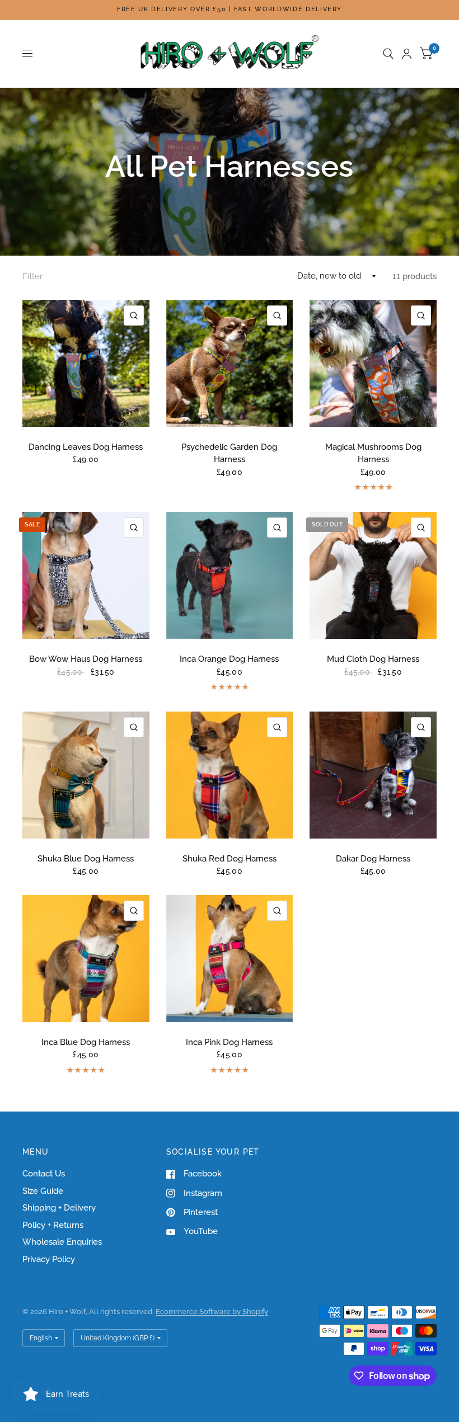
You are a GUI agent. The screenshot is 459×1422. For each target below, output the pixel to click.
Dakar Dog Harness (373, 859)
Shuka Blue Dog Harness (86, 859)
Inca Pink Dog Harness (229, 1042)
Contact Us (43, 1174)
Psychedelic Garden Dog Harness (229, 453)
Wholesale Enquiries (62, 1242)
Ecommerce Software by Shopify (212, 1311)
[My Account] (406, 53)
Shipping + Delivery (59, 1208)
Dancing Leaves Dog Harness (86, 447)
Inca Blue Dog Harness (85, 1042)
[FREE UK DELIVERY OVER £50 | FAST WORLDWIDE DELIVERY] (229, 9)
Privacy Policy (48, 1259)
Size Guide (42, 1191)
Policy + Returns (52, 1225)
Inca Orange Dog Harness (229, 659)
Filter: (33, 276)
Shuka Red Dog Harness (229, 859)
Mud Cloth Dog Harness (373, 659)
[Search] (388, 53)
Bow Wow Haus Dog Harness (85, 659)
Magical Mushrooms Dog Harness (373, 453)
